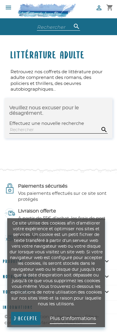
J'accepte (26, 318)
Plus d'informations (73, 318)
